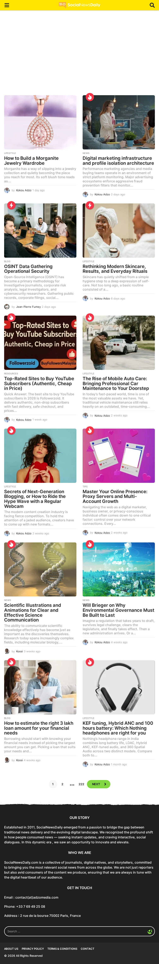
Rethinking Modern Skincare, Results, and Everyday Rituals (115, 269)
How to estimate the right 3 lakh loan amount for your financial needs (38, 728)
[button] (6, 5)
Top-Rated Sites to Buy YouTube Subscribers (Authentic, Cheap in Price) (39, 383)
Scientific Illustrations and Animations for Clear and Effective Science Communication (32, 612)
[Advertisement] (79, 56)
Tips (85, 486)
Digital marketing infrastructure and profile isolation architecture (118, 160)
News (86, 153)
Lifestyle (10, 153)
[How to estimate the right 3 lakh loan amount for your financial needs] (40, 687)
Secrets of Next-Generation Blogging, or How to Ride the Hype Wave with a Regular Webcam (35, 499)
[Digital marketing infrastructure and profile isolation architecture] (119, 122)
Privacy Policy (33, 948)
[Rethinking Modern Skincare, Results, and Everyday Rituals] (119, 230)
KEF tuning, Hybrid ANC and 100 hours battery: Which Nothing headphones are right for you (118, 728)
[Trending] (11, 205)
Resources (11, 373)
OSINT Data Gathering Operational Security (28, 269)
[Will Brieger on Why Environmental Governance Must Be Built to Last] (119, 569)
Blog (7, 261)
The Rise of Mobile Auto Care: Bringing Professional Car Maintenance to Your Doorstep (116, 383)
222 (81, 784)
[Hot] (90, 97)
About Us (11, 948)
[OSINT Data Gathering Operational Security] (40, 230)
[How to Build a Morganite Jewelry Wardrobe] (40, 122)
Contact (87, 948)
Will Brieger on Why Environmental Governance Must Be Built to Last (118, 610)
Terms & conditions (62, 948)
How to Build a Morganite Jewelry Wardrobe (31, 160)
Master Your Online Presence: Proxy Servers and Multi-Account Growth (115, 496)
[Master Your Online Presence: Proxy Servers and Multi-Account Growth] (119, 456)
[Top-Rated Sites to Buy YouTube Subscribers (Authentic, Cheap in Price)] (40, 343)
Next (96, 784)
